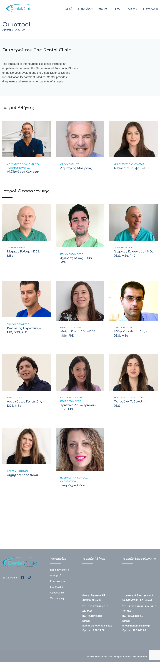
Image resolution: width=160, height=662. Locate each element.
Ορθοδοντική (57, 592)
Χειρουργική (57, 598)
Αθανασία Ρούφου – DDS (132, 168)
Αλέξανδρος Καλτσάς (23, 171)
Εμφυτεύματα (57, 581)
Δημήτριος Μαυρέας (76, 168)
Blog (117, 8)
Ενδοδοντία (56, 587)
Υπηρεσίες (84, 8)
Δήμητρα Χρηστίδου (22, 475)
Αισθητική (55, 575)
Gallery (132, 8)
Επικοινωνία (150, 8)
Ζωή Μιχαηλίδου (72, 485)
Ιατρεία (102, 8)
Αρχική (68, 8)
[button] (19, 535)
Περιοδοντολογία (59, 569)
